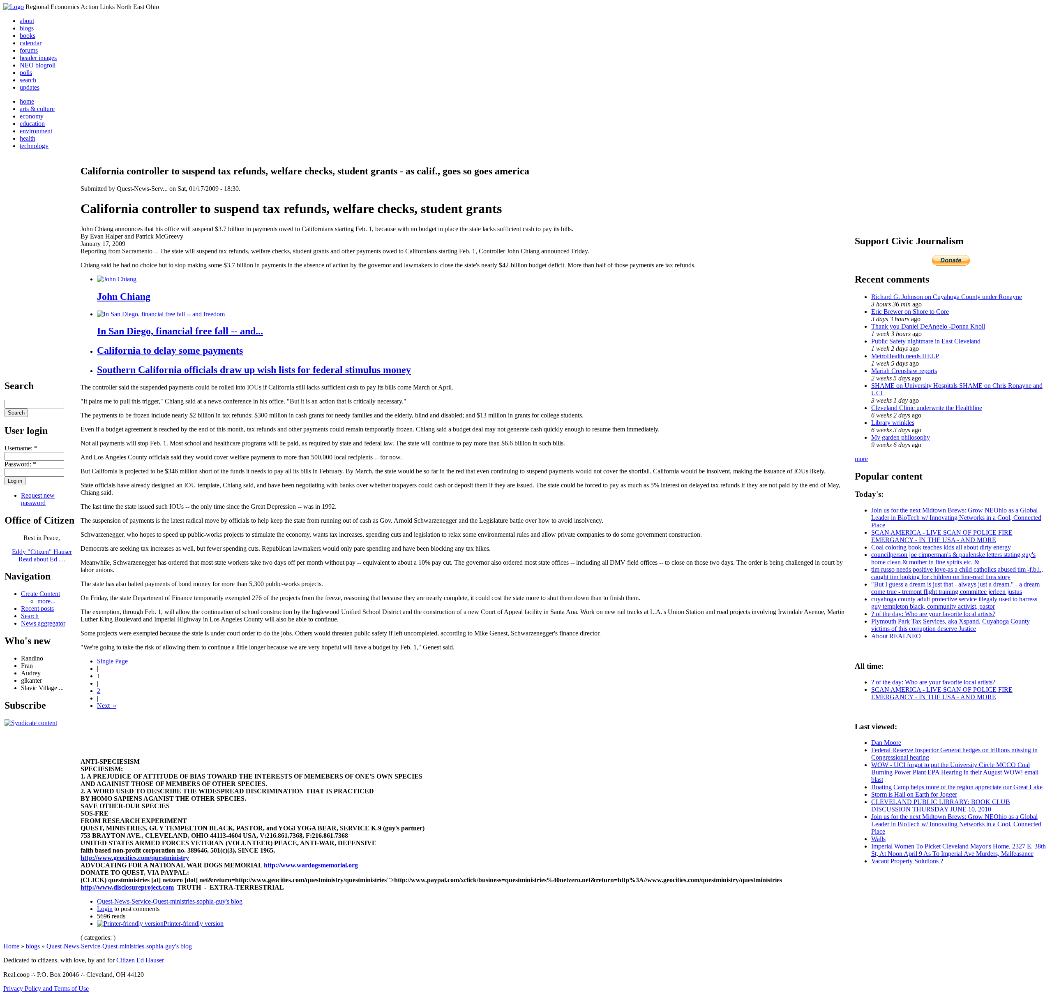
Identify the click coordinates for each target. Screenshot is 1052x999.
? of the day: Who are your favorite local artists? (933, 613)
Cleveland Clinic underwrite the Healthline (926, 407)
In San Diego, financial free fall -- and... (180, 331)
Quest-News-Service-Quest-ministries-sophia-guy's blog (169, 901)
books (27, 35)
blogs (27, 28)
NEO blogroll (37, 65)
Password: (20, 464)
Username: (21, 448)
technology (34, 145)
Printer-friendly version (194, 923)
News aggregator (43, 623)
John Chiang (123, 296)
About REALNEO (896, 636)
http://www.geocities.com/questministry (135, 857)
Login (105, 908)
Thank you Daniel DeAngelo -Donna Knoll (928, 326)
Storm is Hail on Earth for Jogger (914, 794)
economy (32, 116)
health (27, 138)
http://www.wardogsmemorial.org (311, 865)
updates (29, 87)
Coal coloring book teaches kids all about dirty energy (941, 547)
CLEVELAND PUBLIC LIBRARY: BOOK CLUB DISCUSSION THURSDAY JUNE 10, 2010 (940, 805)
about (27, 20)
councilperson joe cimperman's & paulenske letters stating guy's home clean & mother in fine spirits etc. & (953, 558)
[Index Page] (13, 6)
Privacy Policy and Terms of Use (46, 988)
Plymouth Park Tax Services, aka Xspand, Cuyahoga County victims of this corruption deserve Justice (950, 625)
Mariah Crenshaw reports (904, 370)
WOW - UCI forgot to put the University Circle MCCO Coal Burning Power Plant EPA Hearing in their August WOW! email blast (954, 772)
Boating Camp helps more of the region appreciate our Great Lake (957, 786)
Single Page (112, 661)
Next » (106, 705)
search (28, 79)
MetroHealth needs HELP (905, 355)
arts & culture (37, 108)
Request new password (38, 499)
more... (46, 601)
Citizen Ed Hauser (140, 960)
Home (11, 946)
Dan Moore (886, 742)
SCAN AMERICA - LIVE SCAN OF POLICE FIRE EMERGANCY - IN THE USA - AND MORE (942, 536)
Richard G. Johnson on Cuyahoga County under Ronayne (946, 296)
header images (38, 57)
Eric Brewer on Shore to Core (910, 311)
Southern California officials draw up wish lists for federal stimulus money (254, 369)
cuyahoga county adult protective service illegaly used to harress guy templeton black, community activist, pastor (954, 603)
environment (36, 130)
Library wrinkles (892, 422)
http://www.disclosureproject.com (127, 887)
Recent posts (37, 608)
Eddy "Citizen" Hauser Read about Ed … (42, 555)
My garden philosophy (900, 437)
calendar (31, 42)
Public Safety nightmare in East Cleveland (925, 341)
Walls (878, 838)
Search (30, 615)
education (32, 123)
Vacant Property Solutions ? (907, 861)
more (861, 458)
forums (29, 50)
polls (26, 72)
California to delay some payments (170, 350)
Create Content (40, 593)
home (27, 101)
